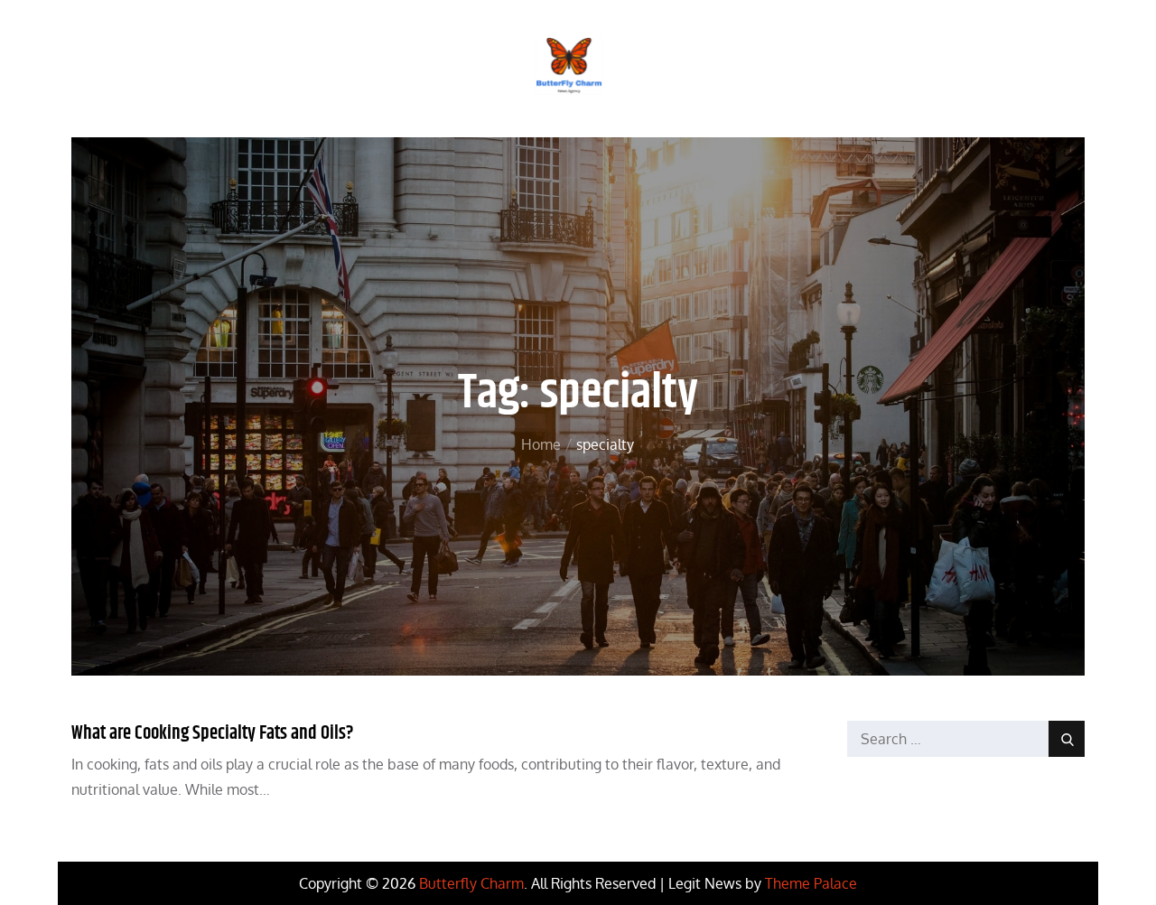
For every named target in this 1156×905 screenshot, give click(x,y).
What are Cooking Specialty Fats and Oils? (212, 733)
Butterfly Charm (471, 883)
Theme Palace (811, 883)
